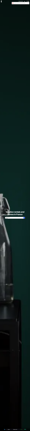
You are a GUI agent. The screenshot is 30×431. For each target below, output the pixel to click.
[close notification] (28, 3)
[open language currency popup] (24, 1)
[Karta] (1, 1)
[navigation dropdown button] (27, 1)
